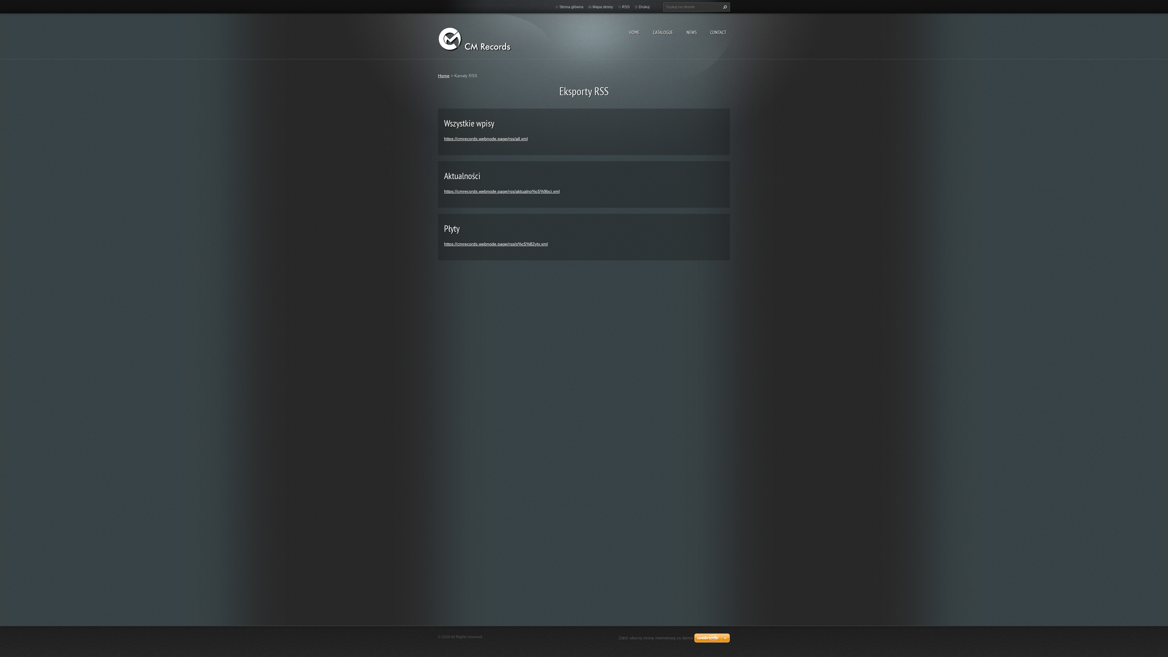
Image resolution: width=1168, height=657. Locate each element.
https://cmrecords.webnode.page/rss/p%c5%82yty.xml (496, 244)
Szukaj (724, 7)
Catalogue (663, 32)
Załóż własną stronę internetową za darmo (656, 638)
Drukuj (644, 7)
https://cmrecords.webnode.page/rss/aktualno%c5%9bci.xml (502, 191)
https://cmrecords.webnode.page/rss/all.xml (486, 138)
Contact (718, 32)
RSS (626, 7)
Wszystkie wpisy (469, 123)
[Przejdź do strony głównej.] (483, 38)
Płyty (452, 228)
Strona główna (571, 7)
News (692, 32)
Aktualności (462, 176)
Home (634, 32)
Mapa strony (603, 7)
